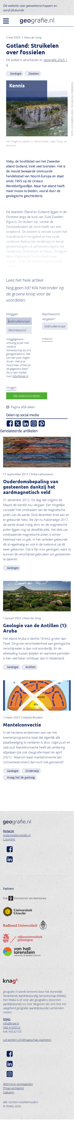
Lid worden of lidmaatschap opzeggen (27, 1040)
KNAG (6, 1019)
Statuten (8, 1092)
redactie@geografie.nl (17, 835)
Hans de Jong (32, 37)
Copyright (9, 839)
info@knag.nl (20, 376)
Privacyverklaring (13, 1088)
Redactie (8, 831)
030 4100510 (11, 1027)
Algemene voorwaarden (18, 1084)
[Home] (37, 20)
